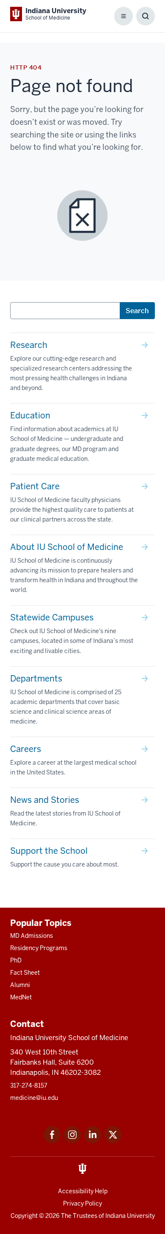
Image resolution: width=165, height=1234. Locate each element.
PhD (16, 960)
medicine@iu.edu (34, 1098)
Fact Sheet (25, 972)
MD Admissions (31, 936)
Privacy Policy (82, 1203)
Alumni (20, 985)
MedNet (21, 997)
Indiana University (130, 1216)
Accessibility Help (82, 1191)
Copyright (24, 1216)
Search (137, 310)
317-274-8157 (28, 1085)
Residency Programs (38, 948)
